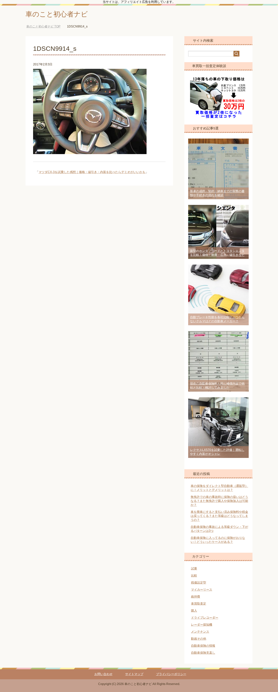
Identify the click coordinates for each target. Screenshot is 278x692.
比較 (194, 575)
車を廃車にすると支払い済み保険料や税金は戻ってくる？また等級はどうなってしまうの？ (219, 515)
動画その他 (198, 638)
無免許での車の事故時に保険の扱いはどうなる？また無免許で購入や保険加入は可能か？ (219, 500)
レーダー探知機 (201, 624)
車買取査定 (198, 603)
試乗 (194, 568)
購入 (194, 610)
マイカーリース (201, 589)
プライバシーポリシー (171, 674)
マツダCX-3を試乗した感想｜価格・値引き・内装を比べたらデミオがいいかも (92, 172)
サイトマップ (134, 674)
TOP (46, 26)
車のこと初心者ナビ (57, 14)
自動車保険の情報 (203, 645)
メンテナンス (200, 631)
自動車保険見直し (203, 652)
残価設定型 (198, 582)
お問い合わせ (103, 674)
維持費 (195, 596)
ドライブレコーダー (204, 617)
